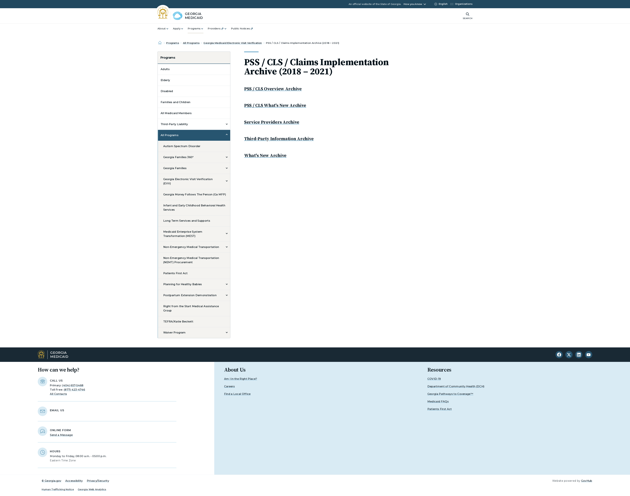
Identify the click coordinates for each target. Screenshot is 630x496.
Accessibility (74, 480)
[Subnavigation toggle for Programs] (204, 28)
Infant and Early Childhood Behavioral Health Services (194, 207)
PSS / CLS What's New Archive (275, 105)
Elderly (165, 80)
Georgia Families (175, 168)
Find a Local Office (237, 394)
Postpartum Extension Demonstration (190, 295)
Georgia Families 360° (178, 157)
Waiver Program (174, 332)
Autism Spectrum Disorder (181, 146)
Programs (172, 42)
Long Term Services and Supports (186, 220)
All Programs (191, 42)
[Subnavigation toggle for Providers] (227, 28)
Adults (165, 69)
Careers (229, 386)
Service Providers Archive (271, 122)
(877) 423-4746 (74, 389)
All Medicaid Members (176, 113)
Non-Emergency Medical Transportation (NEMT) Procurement (191, 260)
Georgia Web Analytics (92, 489)
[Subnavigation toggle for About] (169, 28)
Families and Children (175, 102)
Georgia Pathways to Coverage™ (450, 394)
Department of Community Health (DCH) (455, 386)
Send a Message (61, 435)
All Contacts (58, 394)
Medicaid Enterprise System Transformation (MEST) (182, 234)
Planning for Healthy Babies (182, 284)
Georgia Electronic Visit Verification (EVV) (188, 181)
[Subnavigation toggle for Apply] (184, 28)
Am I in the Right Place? (240, 378)
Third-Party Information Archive (279, 138)
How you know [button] (413, 4)
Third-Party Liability (174, 124)
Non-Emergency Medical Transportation (191, 247)
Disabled (167, 91)
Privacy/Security (98, 480)
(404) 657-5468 (72, 385)
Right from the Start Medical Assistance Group (191, 308)
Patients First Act (175, 273)
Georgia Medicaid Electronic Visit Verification (232, 42)
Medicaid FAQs (438, 401)
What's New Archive (265, 155)
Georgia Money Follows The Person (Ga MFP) (194, 194)
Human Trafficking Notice (58, 489)
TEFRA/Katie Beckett (178, 321)
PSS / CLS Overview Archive (273, 89)
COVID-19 (434, 378)
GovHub (586, 480)
